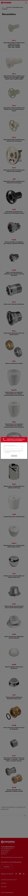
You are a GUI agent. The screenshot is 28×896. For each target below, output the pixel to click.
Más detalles (7, 452)
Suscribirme (14, 455)
